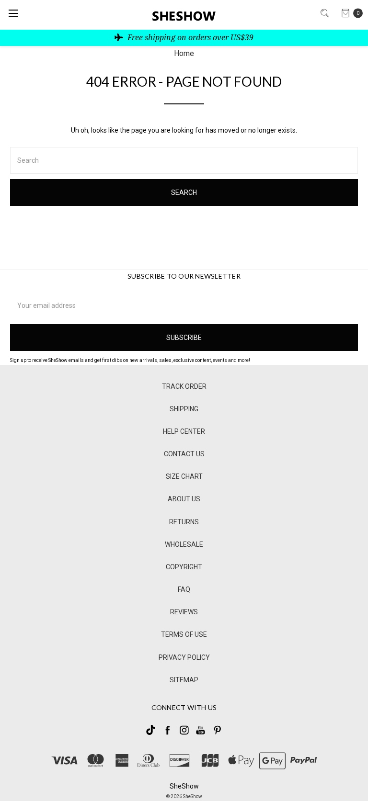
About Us (184, 499)
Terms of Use (184, 634)
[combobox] (184, 160)
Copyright (184, 567)
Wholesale (184, 544)
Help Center (184, 431)
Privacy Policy (184, 657)
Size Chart (184, 476)
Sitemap (184, 680)
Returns (184, 522)
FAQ (184, 589)
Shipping (184, 409)
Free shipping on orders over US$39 (189, 37)
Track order (184, 386)
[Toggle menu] (13, 13)
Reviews (184, 612)
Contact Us (184, 454)
